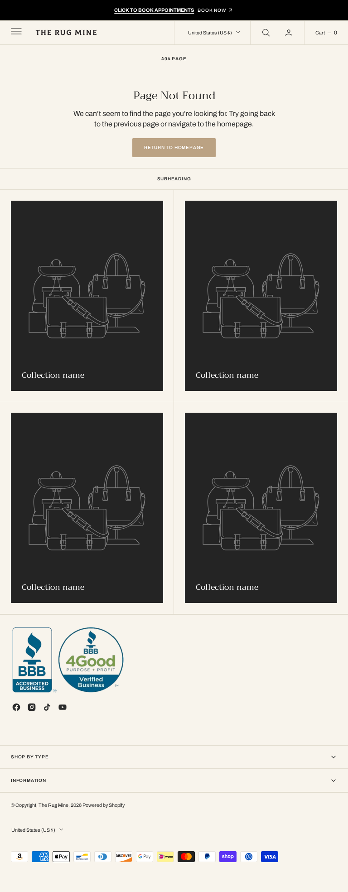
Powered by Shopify (103, 805)
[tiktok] (47, 707)
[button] (15, 32)
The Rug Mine (53, 805)
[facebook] (16, 707)
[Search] (265, 32)
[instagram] (31, 707)
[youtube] (62, 707)
